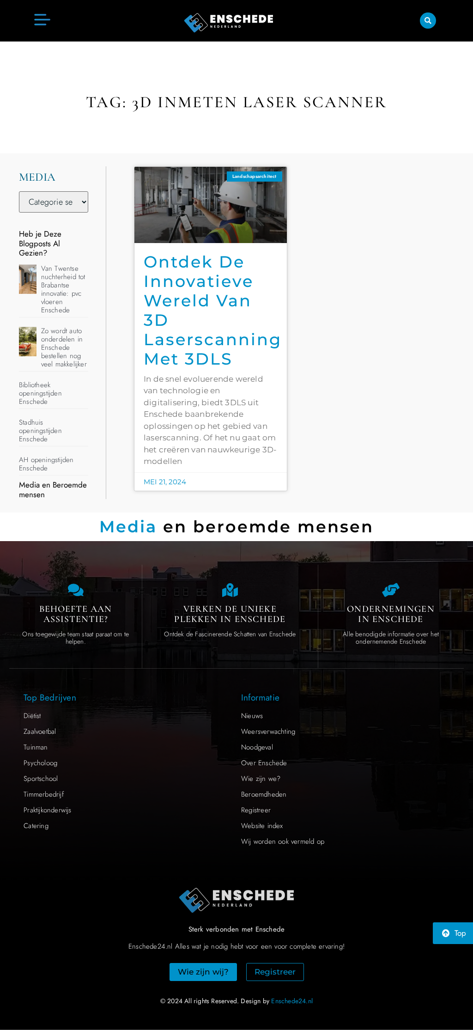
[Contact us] (76, 590)
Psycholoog (40, 763)
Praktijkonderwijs (47, 810)
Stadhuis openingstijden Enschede (40, 430)
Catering (36, 826)
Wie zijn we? (260, 779)
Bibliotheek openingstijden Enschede (40, 393)
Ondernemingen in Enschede (391, 614)
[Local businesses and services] (391, 590)
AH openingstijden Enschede (46, 464)
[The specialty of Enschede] (230, 590)
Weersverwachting (268, 731)
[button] (428, 20)
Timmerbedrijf (44, 794)
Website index (262, 826)
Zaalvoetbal (40, 731)
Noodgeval (257, 747)
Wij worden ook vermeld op (282, 841)
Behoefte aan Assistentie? (75, 614)
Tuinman (36, 747)
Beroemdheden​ (263, 794)
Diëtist (32, 716)
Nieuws (252, 716)
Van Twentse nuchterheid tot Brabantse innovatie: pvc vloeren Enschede (63, 289)
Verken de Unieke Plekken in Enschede (229, 614)
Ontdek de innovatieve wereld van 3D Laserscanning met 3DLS (213, 310)
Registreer (256, 810)
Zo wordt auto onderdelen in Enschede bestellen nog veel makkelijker (64, 347)
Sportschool (41, 779)
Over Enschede (264, 763)
